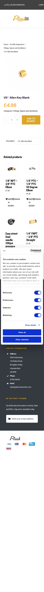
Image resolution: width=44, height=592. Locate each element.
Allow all (22, 332)
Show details (30, 325)
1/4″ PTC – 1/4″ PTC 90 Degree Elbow (32, 185)
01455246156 (20, 5)
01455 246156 (15, 379)
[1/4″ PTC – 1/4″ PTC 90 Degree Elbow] (32, 169)
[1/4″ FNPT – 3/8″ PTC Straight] (32, 222)
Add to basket (31, 119)
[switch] (37, 300)
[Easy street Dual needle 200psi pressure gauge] (12, 222)
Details (16, 199)
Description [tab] (9, 141)
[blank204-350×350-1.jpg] (22, 74)
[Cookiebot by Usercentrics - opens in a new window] (31, 251)
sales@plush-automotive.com (20, 387)
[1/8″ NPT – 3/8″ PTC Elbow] (12, 169)
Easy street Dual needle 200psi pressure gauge (11, 241)
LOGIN (41, 5)
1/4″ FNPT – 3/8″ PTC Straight (32, 237)
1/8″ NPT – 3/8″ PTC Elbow (11, 184)
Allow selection (22, 340)
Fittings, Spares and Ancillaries (25, 111)
